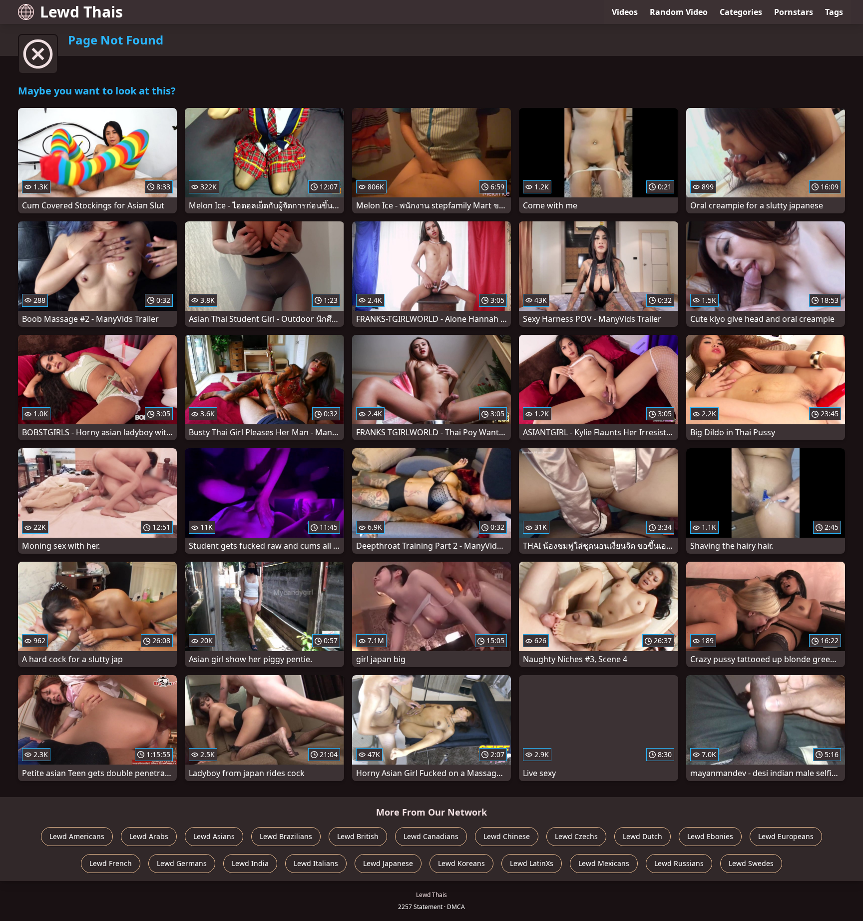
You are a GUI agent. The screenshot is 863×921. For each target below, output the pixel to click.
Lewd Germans (182, 863)
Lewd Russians (679, 863)
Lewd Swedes (751, 863)
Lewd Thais (81, 11)
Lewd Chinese (506, 836)
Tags (834, 11)
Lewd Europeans (786, 836)
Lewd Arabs (148, 836)
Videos (625, 11)
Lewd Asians (214, 836)
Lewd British (358, 836)
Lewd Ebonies (710, 836)
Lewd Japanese (388, 863)
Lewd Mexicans (603, 863)
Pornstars (793, 11)
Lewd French (110, 863)
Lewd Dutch (642, 836)
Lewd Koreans (461, 863)
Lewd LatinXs (531, 863)
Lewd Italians (316, 863)
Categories (741, 11)
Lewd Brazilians (286, 836)
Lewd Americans (76, 836)
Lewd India (250, 863)
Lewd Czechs (576, 836)
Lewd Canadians (431, 836)
